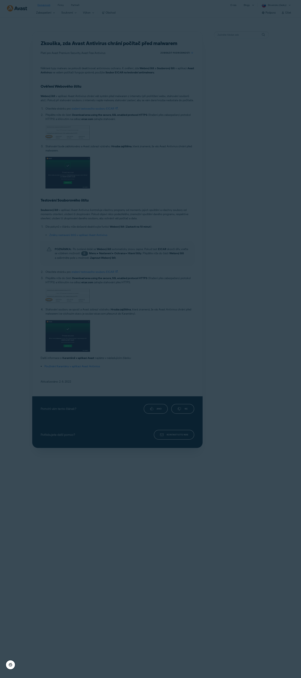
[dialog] (150, 339)
